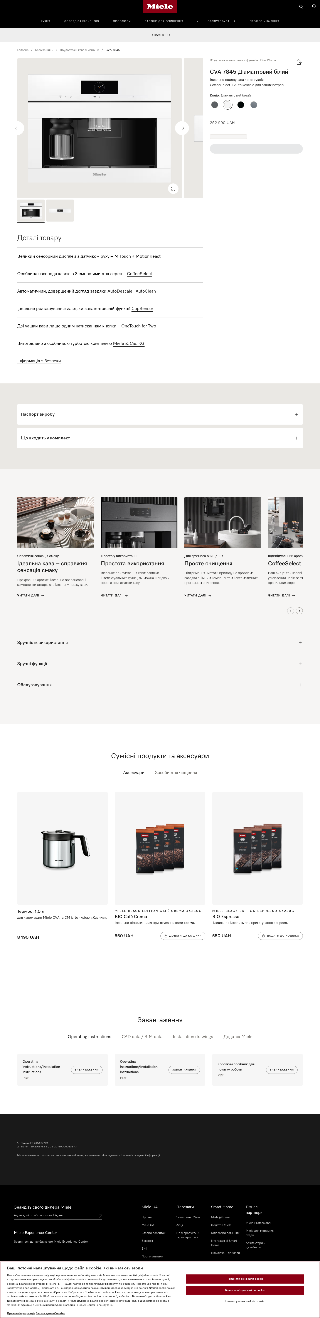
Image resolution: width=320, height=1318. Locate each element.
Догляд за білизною (81, 21)
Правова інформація (21, 1313)
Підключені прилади (225, 1253)
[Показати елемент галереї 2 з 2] (60, 211)
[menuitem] (48, 20)
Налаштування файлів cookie (244, 1301)
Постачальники (152, 1256)
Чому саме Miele (188, 1217)
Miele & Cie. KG (129, 343)
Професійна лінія (264, 21)
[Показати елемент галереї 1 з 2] (31, 211)
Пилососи (122, 21)
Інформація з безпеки (39, 361)
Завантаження (87, 1070)
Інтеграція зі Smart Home (224, 1243)
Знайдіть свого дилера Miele (43, 1207)
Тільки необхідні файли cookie (245, 1290)
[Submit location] (100, 1216)
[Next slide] (299, 610)
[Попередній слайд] (17, 128)
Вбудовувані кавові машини (79, 50)
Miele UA (147, 1225)
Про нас (147, 1217)
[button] (214, 105)
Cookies (59, 1313)
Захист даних (45, 1313)
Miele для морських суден (260, 1233)
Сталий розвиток (153, 1233)
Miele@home (220, 1217)
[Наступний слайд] (182, 128)
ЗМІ (144, 1248)
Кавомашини (44, 50)
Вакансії (147, 1240)
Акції (179, 1225)
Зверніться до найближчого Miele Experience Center (51, 1241)
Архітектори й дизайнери (255, 1245)
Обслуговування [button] (221, 21)
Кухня (45, 21)
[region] (110, 128)
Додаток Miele (238, 1037)
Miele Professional (258, 1223)
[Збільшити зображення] (173, 188)
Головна (23, 50)
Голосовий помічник (225, 1233)
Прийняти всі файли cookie (244, 1278)
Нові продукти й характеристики (187, 1235)
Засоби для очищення (164, 21)
